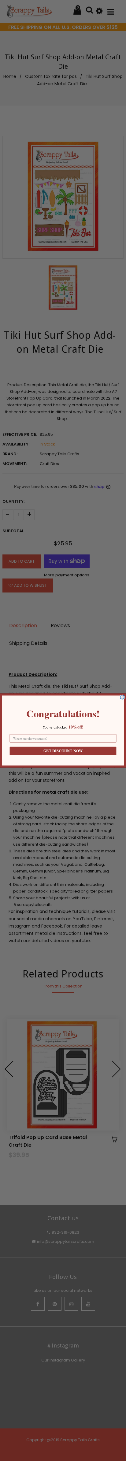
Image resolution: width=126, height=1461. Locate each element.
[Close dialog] (122, 697)
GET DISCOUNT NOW (63, 751)
